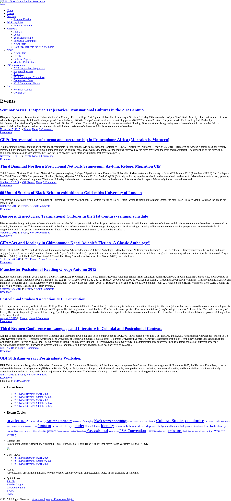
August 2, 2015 (8, 318)
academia (16, 420)
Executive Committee (25, 40)
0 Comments (46, 129)
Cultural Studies (170, 420)
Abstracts (19, 74)
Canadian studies (140, 421)
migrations (49, 431)
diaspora (226, 421)
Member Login (15, 484)
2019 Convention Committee (29, 77)
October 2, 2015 (8, 206)
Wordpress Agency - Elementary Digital (53, 499)
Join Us (18, 31)
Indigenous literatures (191, 426)
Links (10, 86)
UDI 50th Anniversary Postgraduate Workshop (40, 358)
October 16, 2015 (9, 182)
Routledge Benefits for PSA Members (34, 46)
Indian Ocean (120, 426)
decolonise (194, 420)
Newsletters (20, 43)
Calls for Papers (22, 59)
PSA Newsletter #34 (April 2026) (31, 393)
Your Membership (23, 37)
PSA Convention (16, 65)
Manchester (18, 431)
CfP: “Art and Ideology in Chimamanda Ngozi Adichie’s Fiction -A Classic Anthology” (75, 243)
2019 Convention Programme (29, 68)
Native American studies (66, 431)
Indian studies (134, 426)
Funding (11, 16)
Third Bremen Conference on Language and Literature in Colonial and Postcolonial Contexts (81, 328)
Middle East (38, 431)
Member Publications (25, 62)
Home (10, 10)
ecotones (10, 426)
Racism (151, 431)
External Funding (23, 19)
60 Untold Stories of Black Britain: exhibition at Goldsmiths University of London (71, 192)
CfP (24, 182)
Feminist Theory (62, 426)
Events (10, 13)
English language (21, 426)
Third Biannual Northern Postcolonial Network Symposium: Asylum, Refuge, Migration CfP (80, 166)
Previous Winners (23, 25)
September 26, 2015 (10, 259)
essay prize (32, 426)
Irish (206, 426)
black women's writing (110, 421)
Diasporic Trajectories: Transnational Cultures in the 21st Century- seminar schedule (74, 216)
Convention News (23, 80)
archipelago (77, 421)
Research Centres (23, 89)
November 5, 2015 (10, 129)
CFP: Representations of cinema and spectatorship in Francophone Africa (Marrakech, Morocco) (84, 139)
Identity (107, 425)
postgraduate (114, 431)
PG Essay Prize (15, 22)
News (10, 49)
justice (10, 431)
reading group (162, 431)
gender (78, 425)
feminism (44, 426)
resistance (175, 431)
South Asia (187, 431)
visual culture (206, 431)
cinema (151, 421)
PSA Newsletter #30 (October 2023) (33, 406)
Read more (6, 132)
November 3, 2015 (10, 156)
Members (12, 28)
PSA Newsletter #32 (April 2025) (31, 399)
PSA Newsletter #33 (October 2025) (33, 396)
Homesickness (92, 426)
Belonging (88, 421)
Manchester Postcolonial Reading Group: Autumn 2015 (48, 269)
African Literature (59, 421)
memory (28, 431)
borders (130, 421)
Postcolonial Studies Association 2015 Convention (42, 299)
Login (17, 34)
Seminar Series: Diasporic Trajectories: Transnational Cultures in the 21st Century (72, 110)
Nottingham (81, 431)
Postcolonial (97, 430)
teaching (195, 431)
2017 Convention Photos (27, 83)
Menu (3, 4)
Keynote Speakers (23, 71)
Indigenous (150, 426)
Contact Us (20, 92)
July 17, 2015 (7, 347)
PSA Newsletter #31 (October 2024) (33, 403)
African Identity (36, 421)
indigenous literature (169, 426)
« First (15, 380)
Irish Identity (218, 426)
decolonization (214, 421)
